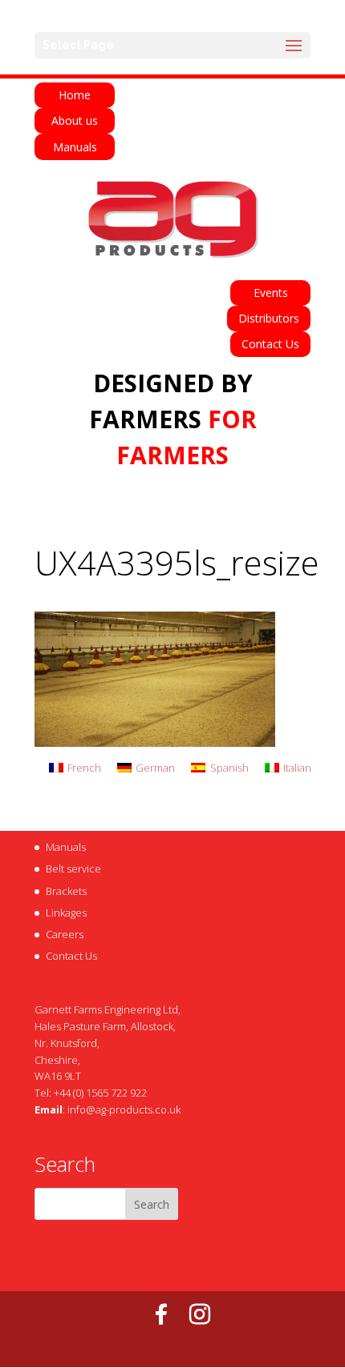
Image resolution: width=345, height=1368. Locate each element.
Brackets (66, 891)
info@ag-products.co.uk (124, 1109)
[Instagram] (200, 1314)
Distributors (268, 318)
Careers (64, 934)
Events (271, 292)
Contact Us (270, 343)
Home (75, 94)
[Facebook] (161, 1314)
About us (74, 120)
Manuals (75, 146)
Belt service (73, 868)
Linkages (66, 912)
